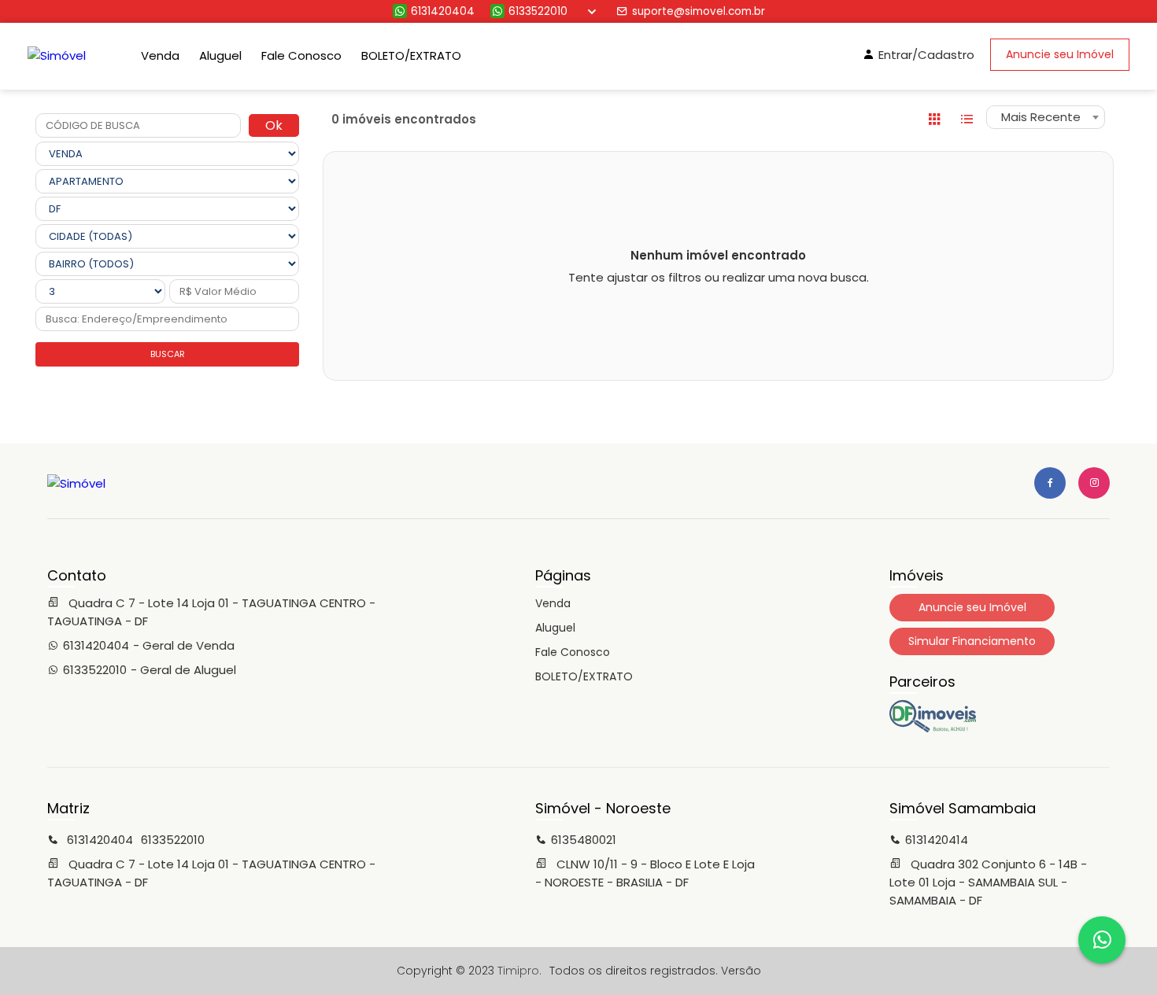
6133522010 (537, 11)
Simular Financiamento (972, 641)
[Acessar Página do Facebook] (1050, 483)
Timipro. (519, 970)
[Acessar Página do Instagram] (1094, 483)
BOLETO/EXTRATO (411, 55)
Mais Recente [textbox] (1041, 117)
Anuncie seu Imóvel (1060, 54)
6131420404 (443, 11)
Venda (160, 55)
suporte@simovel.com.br (698, 11)
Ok (274, 125)
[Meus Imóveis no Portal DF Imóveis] (932, 728)
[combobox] (1045, 117)
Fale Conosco (301, 55)
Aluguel (220, 55)
